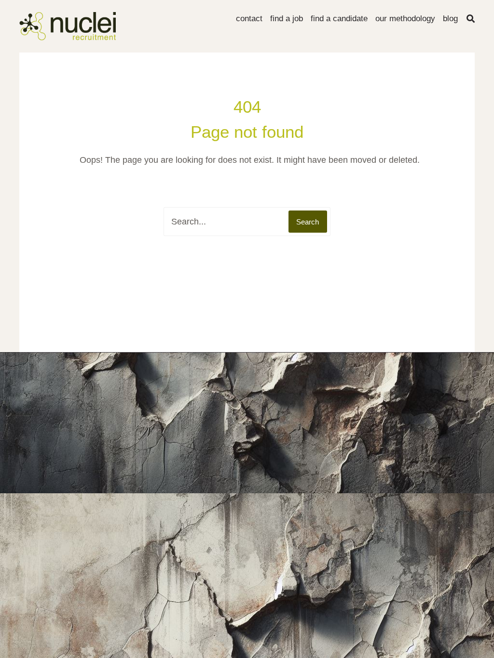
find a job (286, 18)
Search (307, 222)
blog (450, 18)
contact (249, 18)
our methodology (405, 18)
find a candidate (339, 18)
